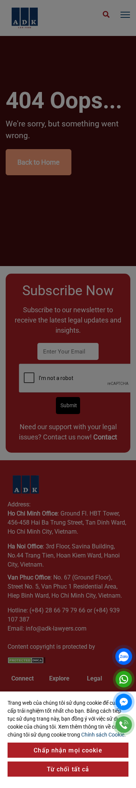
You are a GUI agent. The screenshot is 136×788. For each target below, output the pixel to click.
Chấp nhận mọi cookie (68, 750)
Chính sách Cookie (102, 735)
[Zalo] (123, 656)
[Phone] (123, 724)
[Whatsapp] (123, 679)
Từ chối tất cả (68, 769)
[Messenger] (123, 701)
